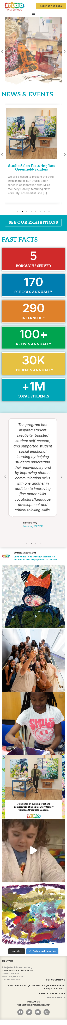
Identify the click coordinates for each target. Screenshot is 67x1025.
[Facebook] (20, 1012)
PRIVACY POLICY (55, 997)
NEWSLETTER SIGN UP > (52, 993)
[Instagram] (47, 1012)
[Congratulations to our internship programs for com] (33, 660)
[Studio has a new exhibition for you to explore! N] (33, 913)
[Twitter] (29, 1012)
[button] (2, 51)
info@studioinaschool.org (17, 967)
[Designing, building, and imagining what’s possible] (33, 723)
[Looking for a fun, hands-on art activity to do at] (33, 850)
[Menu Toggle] (33, 13)
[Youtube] (38, 1012)
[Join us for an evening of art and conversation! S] (33, 786)
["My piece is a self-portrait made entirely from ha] (33, 596)
